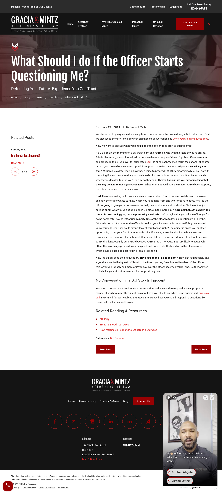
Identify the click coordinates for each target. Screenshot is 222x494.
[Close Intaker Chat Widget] (212, 397)
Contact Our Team (190, 24)
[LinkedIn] (111, 421)
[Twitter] (73, 421)
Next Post (201, 349)
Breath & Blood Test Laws (114, 324)
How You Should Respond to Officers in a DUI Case (128, 329)
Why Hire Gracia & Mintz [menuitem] (111, 23)
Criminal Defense (109, 401)
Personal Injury (87, 401)
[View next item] (34, 171)
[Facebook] (55, 421)
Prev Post (105, 349)
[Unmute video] (168, 397)
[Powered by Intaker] (196, 488)
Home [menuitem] (70, 23)
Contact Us (143, 401)
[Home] (34, 24)
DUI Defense (117, 338)
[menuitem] (15, 487)
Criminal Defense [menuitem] (158, 23)
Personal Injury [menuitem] (137, 23)
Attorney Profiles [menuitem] (83, 23)
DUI (149, 161)
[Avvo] (148, 421)
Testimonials (157, 6)
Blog (126, 401)
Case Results (137, 6)
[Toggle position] (205, 397)
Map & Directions (92, 459)
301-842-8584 (199, 8)
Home (71, 401)
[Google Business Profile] (92, 421)
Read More (17, 163)
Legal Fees (175, 6)
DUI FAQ (104, 319)
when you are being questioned (190, 138)
